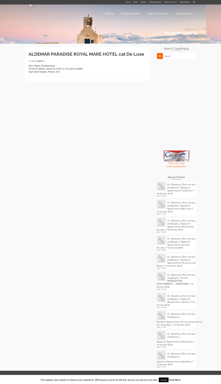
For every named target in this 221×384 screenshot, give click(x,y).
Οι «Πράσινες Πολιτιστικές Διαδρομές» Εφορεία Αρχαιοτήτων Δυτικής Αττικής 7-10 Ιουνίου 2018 (176, 243)
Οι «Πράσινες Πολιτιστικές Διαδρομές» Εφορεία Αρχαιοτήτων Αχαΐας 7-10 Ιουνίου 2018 (176, 300)
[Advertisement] (179, 82)
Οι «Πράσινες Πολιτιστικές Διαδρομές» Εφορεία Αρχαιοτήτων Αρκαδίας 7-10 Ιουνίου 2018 (176, 359)
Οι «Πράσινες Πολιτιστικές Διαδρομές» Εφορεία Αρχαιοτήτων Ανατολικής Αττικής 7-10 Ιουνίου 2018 (176, 225)
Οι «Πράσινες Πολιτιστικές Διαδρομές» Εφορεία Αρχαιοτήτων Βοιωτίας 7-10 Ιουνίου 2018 (176, 207)
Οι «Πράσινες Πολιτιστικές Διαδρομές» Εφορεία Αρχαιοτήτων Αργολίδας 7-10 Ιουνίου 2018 (176, 339)
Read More (175, 379)
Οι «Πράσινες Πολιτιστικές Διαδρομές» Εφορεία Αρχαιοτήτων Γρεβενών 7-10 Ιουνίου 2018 (176, 189)
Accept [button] (164, 379)
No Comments (38, 61)
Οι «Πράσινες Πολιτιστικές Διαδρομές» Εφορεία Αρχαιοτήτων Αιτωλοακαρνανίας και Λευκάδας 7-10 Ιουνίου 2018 (176, 319)
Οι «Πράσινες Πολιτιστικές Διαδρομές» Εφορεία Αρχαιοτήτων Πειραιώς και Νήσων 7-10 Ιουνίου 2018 (176, 261)
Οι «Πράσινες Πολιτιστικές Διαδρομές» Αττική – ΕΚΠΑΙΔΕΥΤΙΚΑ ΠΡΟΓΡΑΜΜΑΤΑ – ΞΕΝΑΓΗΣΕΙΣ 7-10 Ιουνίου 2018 (176, 280)
